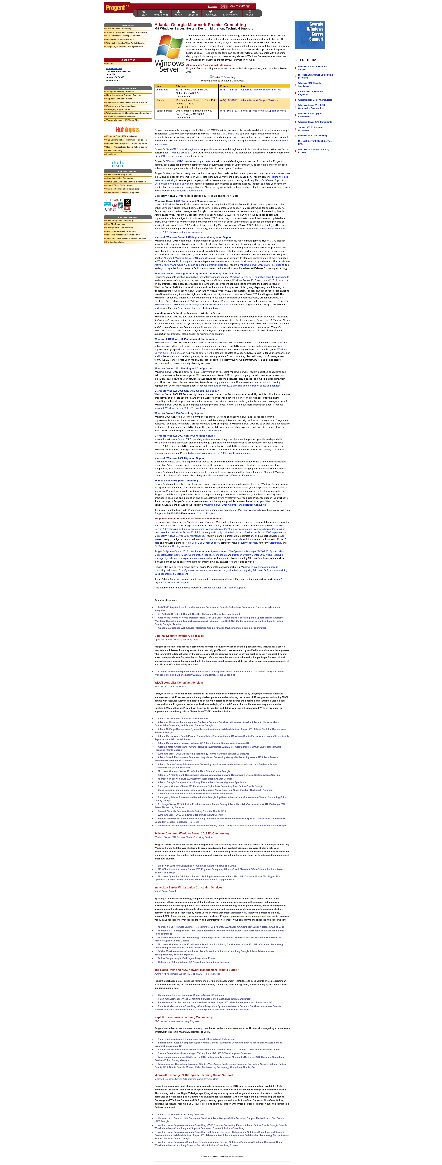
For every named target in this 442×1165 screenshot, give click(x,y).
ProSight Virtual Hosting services (172, 546)
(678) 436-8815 (228, 89)
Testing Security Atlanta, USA (210, 811)
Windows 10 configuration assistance (187, 570)
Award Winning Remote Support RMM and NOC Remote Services (187, 974)
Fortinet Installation (115, 242)
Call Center (227, 133)
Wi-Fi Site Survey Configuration (216, 793)
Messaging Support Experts (119, 109)
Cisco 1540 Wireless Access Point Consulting (126, 102)
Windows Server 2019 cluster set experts (261, 264)
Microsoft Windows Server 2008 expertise (259, 532)
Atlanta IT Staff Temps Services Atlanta (259, 1049)
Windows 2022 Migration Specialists (310, 84)
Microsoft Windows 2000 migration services (231, 475)
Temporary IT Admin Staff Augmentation (124, 47)
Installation (111, 154)
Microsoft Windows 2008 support (204, 430)
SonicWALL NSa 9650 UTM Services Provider (126, 238)
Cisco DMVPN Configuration (119, 174)
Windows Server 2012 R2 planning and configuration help (203, 532)
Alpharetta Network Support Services (261, 89)
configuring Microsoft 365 (254, 570)
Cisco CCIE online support (169, 156)
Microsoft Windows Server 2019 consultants (188, 258)
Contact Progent (206, 513)
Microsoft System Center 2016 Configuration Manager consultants (191, 554)
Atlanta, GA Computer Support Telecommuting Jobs (256, 927)
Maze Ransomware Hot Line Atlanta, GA (251, 1002)
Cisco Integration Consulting (119, 221)
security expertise (247, 542)
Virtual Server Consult (165, 891)
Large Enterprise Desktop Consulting (123, 36)
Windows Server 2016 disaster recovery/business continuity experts (191, 304)
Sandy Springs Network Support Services (263, 110)
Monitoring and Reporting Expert (121, 106)
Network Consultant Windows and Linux (214, 865)
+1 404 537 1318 (114, 68)
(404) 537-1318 (228, 100)
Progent (212, 6)
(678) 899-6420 (228, 110)
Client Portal (231, 14)
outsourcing (274, 542)
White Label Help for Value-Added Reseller (125, 43)
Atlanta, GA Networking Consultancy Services (204, 962)
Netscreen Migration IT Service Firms (123, 235)
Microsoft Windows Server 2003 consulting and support (221, 453)
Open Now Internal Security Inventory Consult (177, 639)
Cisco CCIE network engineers (182, 149)
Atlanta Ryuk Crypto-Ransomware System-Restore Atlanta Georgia (244, 775)
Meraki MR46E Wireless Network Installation (126, 182)
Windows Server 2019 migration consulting (229, 529)
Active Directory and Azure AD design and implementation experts (190, 264)
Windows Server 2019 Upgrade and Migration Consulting (235, 504)
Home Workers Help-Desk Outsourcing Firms (126, 143)
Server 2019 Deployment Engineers (310, 93)
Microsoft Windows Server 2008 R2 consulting (180, 408)
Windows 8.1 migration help (224, 570)
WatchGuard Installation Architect (121, 231)
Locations (211, 14)
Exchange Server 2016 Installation (121, 136)
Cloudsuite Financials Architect (120, 117)
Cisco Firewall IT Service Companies (122, 192)
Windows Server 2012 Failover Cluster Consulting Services (184, 837)
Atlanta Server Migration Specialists (227, 782)
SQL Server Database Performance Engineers (126, 140)
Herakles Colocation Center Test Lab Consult (216, 614)
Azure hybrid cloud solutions (187, 190)
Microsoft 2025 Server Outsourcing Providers (315, 76)
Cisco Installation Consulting (119, 178)
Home (144, 14)
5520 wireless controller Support (170, 686)
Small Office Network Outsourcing (217, 1039)
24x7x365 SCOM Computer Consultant (232, 1053)
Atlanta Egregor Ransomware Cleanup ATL (226, 743)
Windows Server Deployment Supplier (312, 68)
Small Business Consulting (118, 29)
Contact (193, 14)
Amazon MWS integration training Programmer (241, 628)
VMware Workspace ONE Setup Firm (122, 120)
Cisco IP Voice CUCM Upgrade (120, 185)
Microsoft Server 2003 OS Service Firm (315, 142)
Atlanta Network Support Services (259, 100)
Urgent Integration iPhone (201, 958)
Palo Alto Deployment (116, 224)
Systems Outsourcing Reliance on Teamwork (126, 32)
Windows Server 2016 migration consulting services (258, 276)
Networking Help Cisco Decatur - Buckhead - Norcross (243, 790)
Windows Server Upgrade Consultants (310, 115)
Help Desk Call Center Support (266, 180)
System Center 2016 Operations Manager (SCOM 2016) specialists (247, 551)
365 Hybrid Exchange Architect (120, 92)
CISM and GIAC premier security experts (188, 161)
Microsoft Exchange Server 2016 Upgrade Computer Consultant (186, 1079)
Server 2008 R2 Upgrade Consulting (310, 129)
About (178, 14)
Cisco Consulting (114, 150)
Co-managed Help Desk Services (173, 183)
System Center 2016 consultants (183, 551)
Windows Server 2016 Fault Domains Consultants (128, 113)
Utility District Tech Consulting (120, 39)
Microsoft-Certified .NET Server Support (223, 587)
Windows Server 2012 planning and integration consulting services (244, 385)
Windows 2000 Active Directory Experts (313, 151)
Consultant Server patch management (231, 999)
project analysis (233, 539)
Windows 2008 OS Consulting (312, 135)
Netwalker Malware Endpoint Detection (124, 95)
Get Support (160, 14)
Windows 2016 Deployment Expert (315, 99)
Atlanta (109, 63)
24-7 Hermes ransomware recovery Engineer (177, 1021)
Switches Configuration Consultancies (124, 189)
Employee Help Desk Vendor (119, 99)
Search (250, 14)
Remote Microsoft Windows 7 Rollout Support (127, 147)
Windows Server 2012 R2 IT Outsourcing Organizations (311, 107)
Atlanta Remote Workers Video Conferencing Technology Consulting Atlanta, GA (212, 1067)
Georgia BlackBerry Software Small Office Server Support (256, 825)
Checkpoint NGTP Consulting (119, 228)
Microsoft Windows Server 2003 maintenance (179, 535)
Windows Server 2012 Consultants (315, 121)
